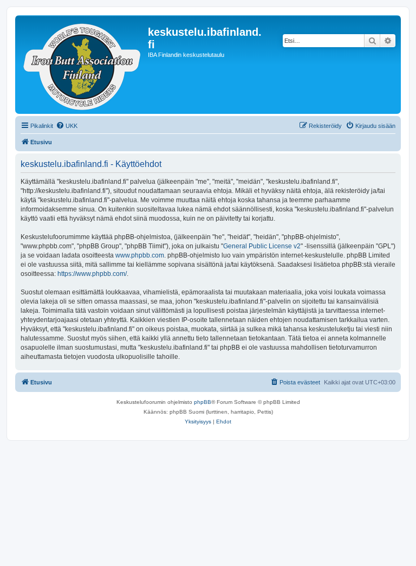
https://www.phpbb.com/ (92, 274)
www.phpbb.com (139, 255)
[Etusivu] (83, 64)
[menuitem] (66, 125)
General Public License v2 (262, 246)
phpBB (202, 402)
